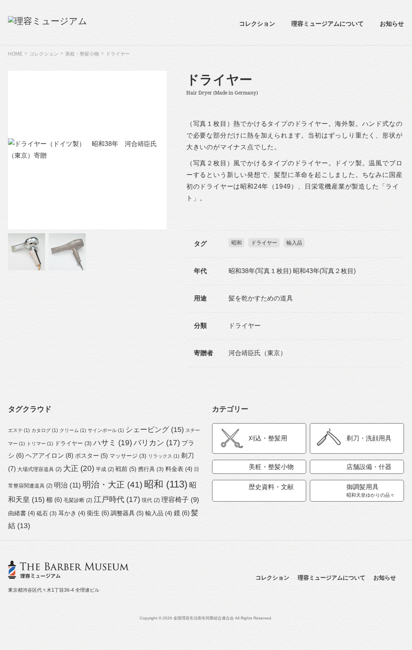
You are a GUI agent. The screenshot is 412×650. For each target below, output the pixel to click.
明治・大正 (112, 484)
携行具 (151, 469)
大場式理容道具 (39, 469)
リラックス (163, 456)
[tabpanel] (87, 150)
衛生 (98, 513)
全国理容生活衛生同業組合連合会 (203, 618)
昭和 (236, 243)
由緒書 (21, 513)
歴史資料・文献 (271, 486)
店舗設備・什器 (368, 466)
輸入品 (294, 243)
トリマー (40, 443)
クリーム (73, 430)
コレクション (257, 23)
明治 (67, 485)
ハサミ (112, 442)
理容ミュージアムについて (327, 23)
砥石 (47, 513)
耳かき (71, 513)
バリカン (157, 442)
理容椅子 (180, 500)
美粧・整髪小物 (271, 466)
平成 (105, 469)
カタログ (44, 430)
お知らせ (392, 23)
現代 (151, 500)
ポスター (91, 455)
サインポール (106, 430)
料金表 (178, 469)
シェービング (155, 430)
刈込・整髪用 (268, 438)
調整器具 (127, 513)
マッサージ (127, 456)
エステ (19, 430)
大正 (78, 468)
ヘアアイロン (49, 455)
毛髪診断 (78, 500)
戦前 (125, 468)
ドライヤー (264, 243)
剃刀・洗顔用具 (368, 438)
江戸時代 (117, 499)
